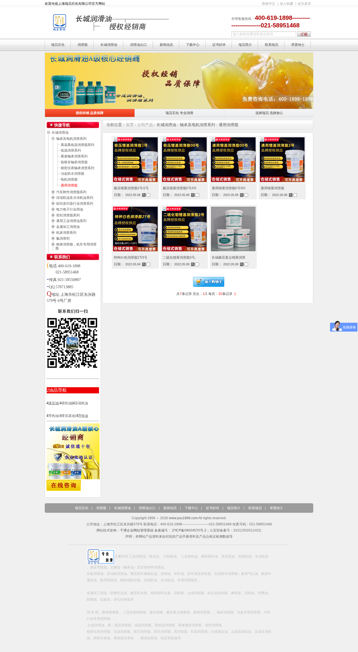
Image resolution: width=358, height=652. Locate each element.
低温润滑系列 (71, 150)
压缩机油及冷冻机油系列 (74, 198)
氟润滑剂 (63, 238)
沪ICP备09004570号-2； (191, 530)
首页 (130, 124)
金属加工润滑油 (68, 227)
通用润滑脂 (69, 185)
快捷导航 (62, 125)
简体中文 (268, 4)
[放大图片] (144, 195)
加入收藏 (286, 4)
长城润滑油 (60, 132)
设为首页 (304, 4)
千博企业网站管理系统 (137, 530)
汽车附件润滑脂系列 (71, 192)
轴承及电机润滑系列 (71, 139)
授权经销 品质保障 (89, 113)
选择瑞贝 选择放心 (269, 113)
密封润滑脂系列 (68, 215)
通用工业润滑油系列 (71, 221)
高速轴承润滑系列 (74, 156)
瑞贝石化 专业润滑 (179, 113)
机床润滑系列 (66, 233)
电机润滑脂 (69, 179)
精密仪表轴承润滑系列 (77, 168)
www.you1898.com (183, 518)
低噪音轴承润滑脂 (74, 162)
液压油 (53, 403)
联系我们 (62, 257)
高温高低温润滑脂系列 (77, 145)
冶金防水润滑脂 (72, 174)
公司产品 (145, 124)
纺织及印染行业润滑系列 (74, 203)
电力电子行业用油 (69, 209)
